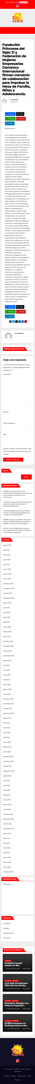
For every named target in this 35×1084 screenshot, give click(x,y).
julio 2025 (6, 607)
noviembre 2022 (8, 761)
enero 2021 (7, 867)
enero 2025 (7, 636)
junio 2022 (6, 785)
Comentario (7, 374)
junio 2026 (6, 555)
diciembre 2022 (8, 756)
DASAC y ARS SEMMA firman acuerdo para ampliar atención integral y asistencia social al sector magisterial (17, 530)
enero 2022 (7, 809)
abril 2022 (6, 795)
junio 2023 (6, 728)
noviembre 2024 (8, 646)
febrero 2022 (7, 804)
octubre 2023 (7, 708)
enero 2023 (7, 752)
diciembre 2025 (8, 583)
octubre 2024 (7, 651)
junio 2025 (6, 612)
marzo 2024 (7, 684)
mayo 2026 (6, 559)
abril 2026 (6, 564)
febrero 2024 (7, 689)
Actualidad (6, 923)
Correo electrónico (9, 423)
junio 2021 (6, 843)
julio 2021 (6, 838)
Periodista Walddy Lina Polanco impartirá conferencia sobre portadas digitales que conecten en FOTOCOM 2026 (16, 513)
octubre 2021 (7, 824)
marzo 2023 (7, 742)
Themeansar (17, 1071)
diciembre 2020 (8, 872)
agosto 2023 (7, 718)
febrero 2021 (7, 862)
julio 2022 (6, 780)
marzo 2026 (7, 569)
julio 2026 (6, 550)
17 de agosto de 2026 (13, 1008)
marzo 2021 (7, 857)
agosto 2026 (7, 545)
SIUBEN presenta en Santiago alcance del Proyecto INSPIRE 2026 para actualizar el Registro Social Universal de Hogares (17, 521)
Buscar (6, 471)
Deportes (6, 928)
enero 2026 (7, 579)
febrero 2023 (7, 747)
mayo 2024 (6, 675)
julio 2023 (6, 723)
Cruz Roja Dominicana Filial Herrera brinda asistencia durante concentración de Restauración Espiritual (17, 504)
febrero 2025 (7, 631)
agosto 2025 (7, 603)
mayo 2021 (6, 848)
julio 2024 (6, 665)
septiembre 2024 (8, 656)
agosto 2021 (7, 833)
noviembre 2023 (8, 704)
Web (4, 434)
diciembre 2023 (8, 699)
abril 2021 (6, 852)
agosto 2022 (7, 776)
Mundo (29, 1076)
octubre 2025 (7, 593)
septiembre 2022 (8, 771)
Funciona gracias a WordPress (12, 1069)
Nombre (6, 412)
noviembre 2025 (8, 588)
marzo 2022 (7, 800)
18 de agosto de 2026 (13, 968)
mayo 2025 (6, 617)
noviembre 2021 (8, 819)
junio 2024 (6, 670)
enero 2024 (7, 694)
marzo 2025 (7, 627)
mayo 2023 (6, 732)
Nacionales (7, 938)
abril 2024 (6, 680)
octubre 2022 (7, 766)
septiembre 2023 (8, 713)
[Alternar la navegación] (19, 30)
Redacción (15, 100)
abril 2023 (6, 737)
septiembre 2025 (8, 598)
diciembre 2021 (8, 814)
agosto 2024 (7, 660)
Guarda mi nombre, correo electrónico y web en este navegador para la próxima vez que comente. (17, 451)
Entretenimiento (8, 933)
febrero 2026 (7, 574)
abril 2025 (6, 622)
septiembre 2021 (8, 828)
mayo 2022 (6, 790)
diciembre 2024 (8, 641)
